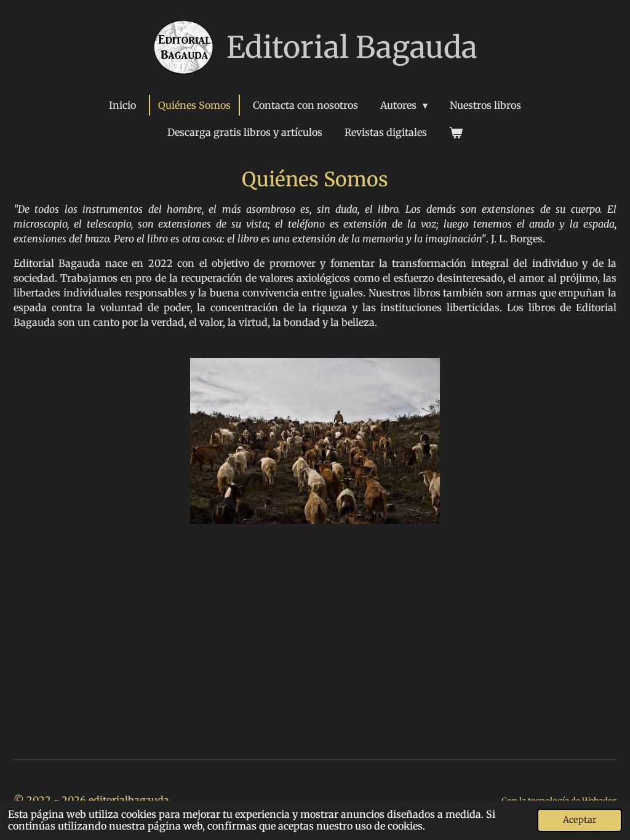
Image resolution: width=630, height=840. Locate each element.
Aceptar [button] (579, 819)
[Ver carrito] (456, 132)
